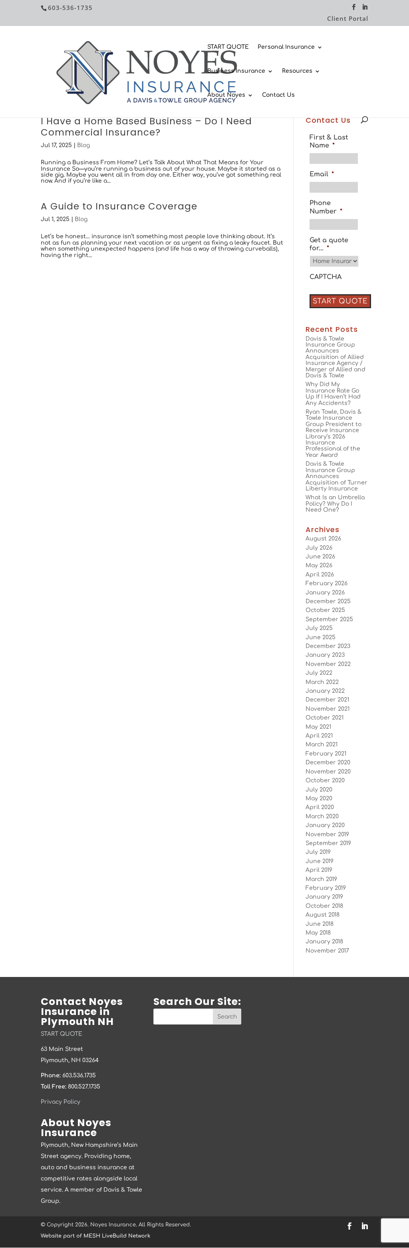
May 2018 (318, 933)
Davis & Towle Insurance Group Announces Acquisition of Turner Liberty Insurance (336, 476)
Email (322, 174)
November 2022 (328, 664)
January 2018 (324, 942)
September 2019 (328, 843)
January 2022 (325, 691)
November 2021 (327, 709)
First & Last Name (329, 142)
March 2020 (322, 816)
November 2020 (328, 772)
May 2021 (318, 727)
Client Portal (347, 19)
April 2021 (319, 736)
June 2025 (321, 637)
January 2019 (324, 897)
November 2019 (327, 834)
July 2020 (319, 790)
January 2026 (325, 593)
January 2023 (325, 655)
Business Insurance (236, 71)
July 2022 (319, 673)
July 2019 (318, 852)
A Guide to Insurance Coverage (119, 206)
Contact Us (278, 95)
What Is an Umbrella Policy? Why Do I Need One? (335, 503)
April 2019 (319, 870)
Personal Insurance (286, 47)
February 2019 (326, 888)
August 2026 (323, 539)
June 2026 (320, 557)
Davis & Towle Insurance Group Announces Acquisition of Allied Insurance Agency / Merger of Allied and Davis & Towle (335, 357)
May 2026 (319, 565)
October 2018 (324, 906)
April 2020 (320, 807)
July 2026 (319, 548)
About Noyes (226, 95)
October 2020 (325, 780)
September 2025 (329, 619)
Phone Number (326, 207)
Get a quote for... (329, 244)
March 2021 (322, 745)
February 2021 (326, 754)
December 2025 (328, 601)
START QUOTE (228, 47)
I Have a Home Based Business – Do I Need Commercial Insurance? (146, 127)
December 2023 (328, 646)
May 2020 (319, 798)
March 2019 (321, 879)
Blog (83, 145)
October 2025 (325, 610)
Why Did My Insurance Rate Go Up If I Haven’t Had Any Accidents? (333, 393)
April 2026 (320, 575)
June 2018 (320, 924)
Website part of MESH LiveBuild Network (95, 1236)
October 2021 (324, 718)
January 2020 (325, 825)
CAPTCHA (325, 277)
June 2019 (320, 861)
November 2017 (327, 951)
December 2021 (327, 700)
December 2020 (328, 763)
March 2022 (322, 682)
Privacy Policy (60, 1102)
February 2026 (326, 583)
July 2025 (319, 628)
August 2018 (323, 915)
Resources (297, 71)
